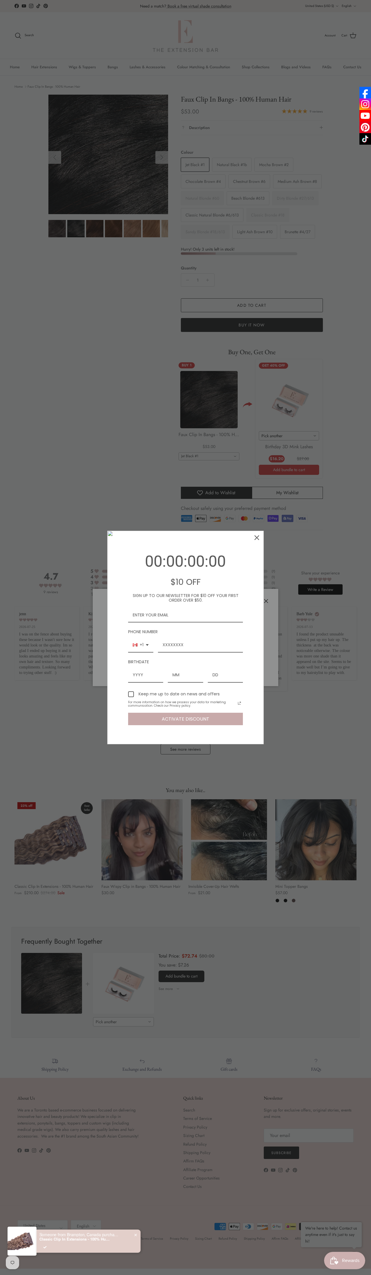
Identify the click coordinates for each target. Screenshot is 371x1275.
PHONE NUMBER (143, 632)
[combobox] (140, 645)
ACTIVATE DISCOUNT (185, 719)
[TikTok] (365, 139)
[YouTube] (365, 116)
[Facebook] (365, 92)
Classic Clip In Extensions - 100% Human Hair (75, 1239)
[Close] (257, 538)
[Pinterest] (365, 127)
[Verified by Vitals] (45, 1247)
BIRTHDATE (138, 662)
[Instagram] (365, 104)
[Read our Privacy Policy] (239, 703)
